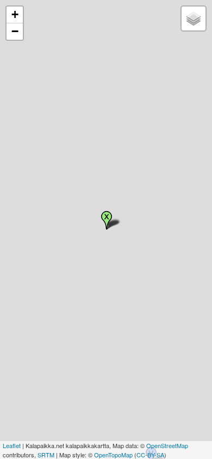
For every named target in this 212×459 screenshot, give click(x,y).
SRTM (46, 454)
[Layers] (193, 18)
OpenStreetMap (167, 445)
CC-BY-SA (150, 454)
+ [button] (14, 14)
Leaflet (12, 445)
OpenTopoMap (113, 454)
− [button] (14, 31)
